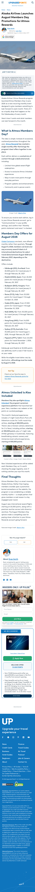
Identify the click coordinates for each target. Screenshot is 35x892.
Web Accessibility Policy (20, 769)
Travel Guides (23, 748)
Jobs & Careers (24, 758)
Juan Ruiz (18, 31)
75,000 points (17, 667)
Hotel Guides (7, 755)
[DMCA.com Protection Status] (8, 784)
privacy (12, 622)
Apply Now (19, 658)
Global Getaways (8, 242)
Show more (16, 695)
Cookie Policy (6, 771)
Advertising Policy (17, 83)
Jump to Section (8, 72)
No (24, 542)
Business (5, 751)
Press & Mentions (19, 771)
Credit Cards (7, 748)
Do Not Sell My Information (11, 776)
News (8, 10)
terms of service (19, 623)
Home (3, 10)
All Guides (17, 767)
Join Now (17, 619)
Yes (10, 542)
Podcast (21, 755)
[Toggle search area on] (33, 3)
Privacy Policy (7, 767)
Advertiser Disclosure (17, 5)
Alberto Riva (22, 213)
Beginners (6, 758)
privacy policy (10, 623)
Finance (21, 744)
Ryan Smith (10, 28)
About (4, 762)
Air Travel (21, 751)
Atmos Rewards (12, 144)
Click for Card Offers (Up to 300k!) (15, 93)
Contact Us (22, 762)
